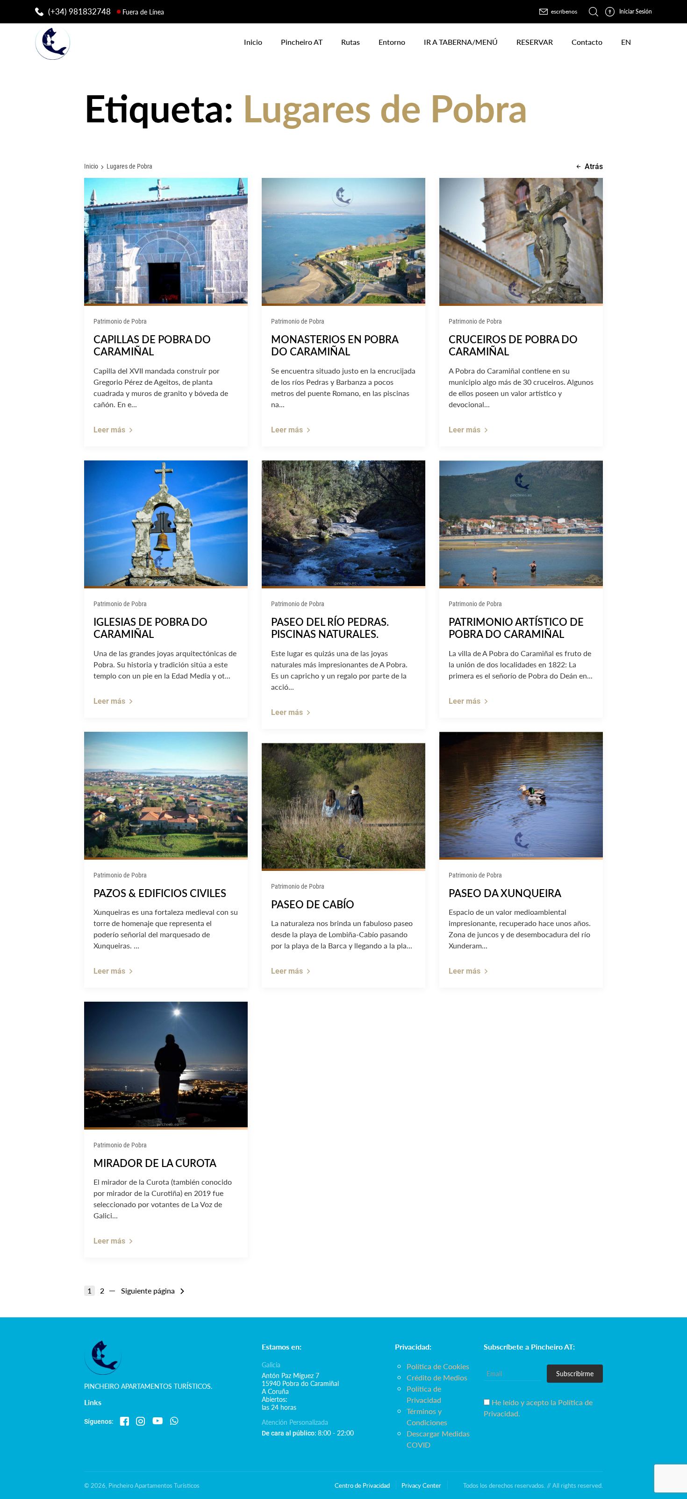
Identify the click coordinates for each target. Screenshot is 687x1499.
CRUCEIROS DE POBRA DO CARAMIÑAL (513, 345)
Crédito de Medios (437, 1377)
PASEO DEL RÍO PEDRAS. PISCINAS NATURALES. (330, 627)
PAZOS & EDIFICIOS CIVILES (159, 892)
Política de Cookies (438, 1366)
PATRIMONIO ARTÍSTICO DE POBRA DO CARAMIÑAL (516, 627)
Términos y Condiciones (427, 1417)
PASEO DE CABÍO (312, 904)
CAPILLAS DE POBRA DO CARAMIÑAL (152, 345)
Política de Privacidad (424, 1394)
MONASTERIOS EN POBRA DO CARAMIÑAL (334, 345)
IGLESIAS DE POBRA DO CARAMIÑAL (150, 627)
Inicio (91, 166)
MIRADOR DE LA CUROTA (154, 1162)
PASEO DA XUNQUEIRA (505, 892)
